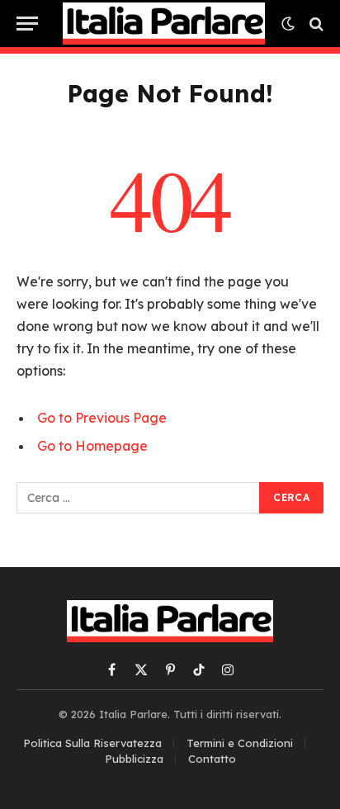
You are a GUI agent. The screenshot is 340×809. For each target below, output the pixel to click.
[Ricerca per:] (139, 497)
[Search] (314, 23)
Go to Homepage (92, 446)
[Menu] (27, 23)
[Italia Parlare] (164, 23)
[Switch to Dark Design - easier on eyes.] (288, 24)
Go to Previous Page (102, 417)
